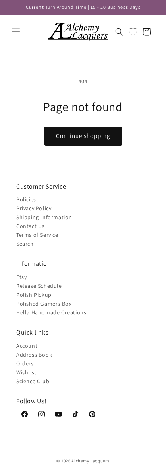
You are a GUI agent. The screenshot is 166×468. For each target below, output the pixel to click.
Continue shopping (83, 136)
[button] (16, 32)
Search (25, 243)
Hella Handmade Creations (51, 312)
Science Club (32, 381)
